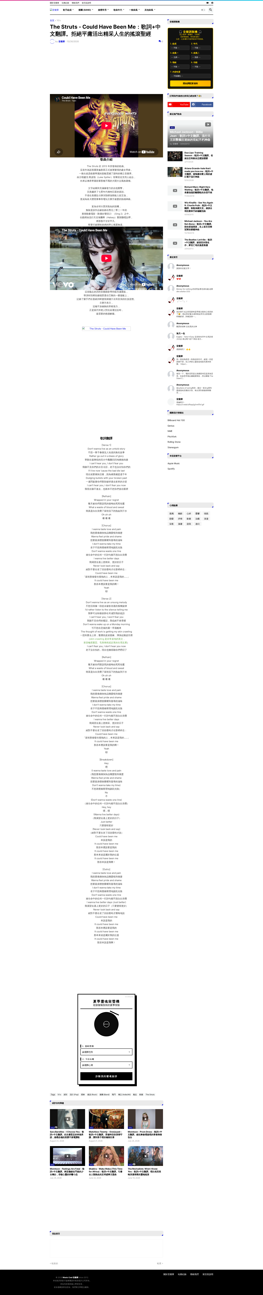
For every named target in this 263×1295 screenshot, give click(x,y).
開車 (83, 1094)
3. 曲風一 (174, 53)
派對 (65, 1094)
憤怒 (206, 513)
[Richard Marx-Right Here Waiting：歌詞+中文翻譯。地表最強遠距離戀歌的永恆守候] (175, 191)
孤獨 (171, 513)
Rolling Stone (174, 442)
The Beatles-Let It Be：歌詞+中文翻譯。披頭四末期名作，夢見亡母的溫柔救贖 (198, 242)
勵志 (135, 1094)
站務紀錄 (65, 3)
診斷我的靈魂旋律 (106, 1076)
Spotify (171, 468)
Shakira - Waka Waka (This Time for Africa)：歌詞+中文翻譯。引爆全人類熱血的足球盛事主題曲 (105, 1171)
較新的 (55, 1263)
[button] (203, 9)
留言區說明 (86, 3)
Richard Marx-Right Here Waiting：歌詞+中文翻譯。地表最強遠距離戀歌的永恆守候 (198, 190)
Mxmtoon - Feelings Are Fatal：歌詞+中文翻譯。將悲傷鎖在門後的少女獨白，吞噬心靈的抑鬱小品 (67, 1171)
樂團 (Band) (85, 10)
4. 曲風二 (195, 53)
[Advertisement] (106, 69)
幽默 (180, 513)
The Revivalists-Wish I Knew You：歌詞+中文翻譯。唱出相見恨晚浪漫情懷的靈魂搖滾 (144, 1171)
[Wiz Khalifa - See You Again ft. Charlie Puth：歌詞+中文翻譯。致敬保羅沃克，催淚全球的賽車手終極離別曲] (175, 206)
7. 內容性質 (175, 72)
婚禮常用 (102, 10)
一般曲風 (133, 10)
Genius (171, 425)
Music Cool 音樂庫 (70, 1277)
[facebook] (212, 3)
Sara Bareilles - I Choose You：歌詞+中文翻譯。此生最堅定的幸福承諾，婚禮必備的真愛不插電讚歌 (67, 1134)
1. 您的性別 (88, 1046)
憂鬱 (197, 513)
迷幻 (197, 524)
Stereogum (173, 447)
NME (170, 431)
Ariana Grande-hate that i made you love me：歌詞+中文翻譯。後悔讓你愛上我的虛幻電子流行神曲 (198, 172)
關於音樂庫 (54, 3)
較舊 (159, 1263)
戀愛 (171, 518)
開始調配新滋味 (190, 83)
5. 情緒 (173, 62)
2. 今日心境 (88, 1059)
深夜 (171, 524)
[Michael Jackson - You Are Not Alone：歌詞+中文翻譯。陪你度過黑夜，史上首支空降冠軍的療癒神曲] (175, 225)
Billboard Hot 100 (176, 420)
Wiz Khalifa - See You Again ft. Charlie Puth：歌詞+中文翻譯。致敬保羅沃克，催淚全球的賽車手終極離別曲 (198, 206)
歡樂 (141, 1094)
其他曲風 (149, 10)
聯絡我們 (75, 3)
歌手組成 (67, 10)
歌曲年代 (118, 10)
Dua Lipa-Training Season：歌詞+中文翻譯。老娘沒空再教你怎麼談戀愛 (198, 155)
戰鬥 (114, 1094)
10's (59, 20)
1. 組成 (173, 44)
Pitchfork (172, 436)
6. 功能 (194, 62)
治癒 (197, 518)
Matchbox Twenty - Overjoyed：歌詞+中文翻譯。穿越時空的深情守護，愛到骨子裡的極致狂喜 (105, 1134)
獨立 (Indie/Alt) (124, 1094)
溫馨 (180, 524)
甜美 (189, 524)
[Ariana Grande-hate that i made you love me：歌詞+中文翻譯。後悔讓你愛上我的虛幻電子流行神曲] (175, 172)
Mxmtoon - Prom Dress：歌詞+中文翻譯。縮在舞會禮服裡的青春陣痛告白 (145, 1134)
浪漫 (206, 518)
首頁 (52, 20)
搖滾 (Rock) (92, 1094)
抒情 (180, 518)
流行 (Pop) (74, 1094)
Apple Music (174, 463)
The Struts (150, 1094)
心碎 (189, 513)
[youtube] (208, 3)
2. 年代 (194, 44)
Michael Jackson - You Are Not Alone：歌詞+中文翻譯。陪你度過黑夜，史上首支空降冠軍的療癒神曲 (198, 225)
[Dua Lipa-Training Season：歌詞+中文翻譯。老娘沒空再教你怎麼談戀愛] (175, 156)
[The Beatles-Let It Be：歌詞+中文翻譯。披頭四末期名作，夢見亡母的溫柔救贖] (175, 243)
